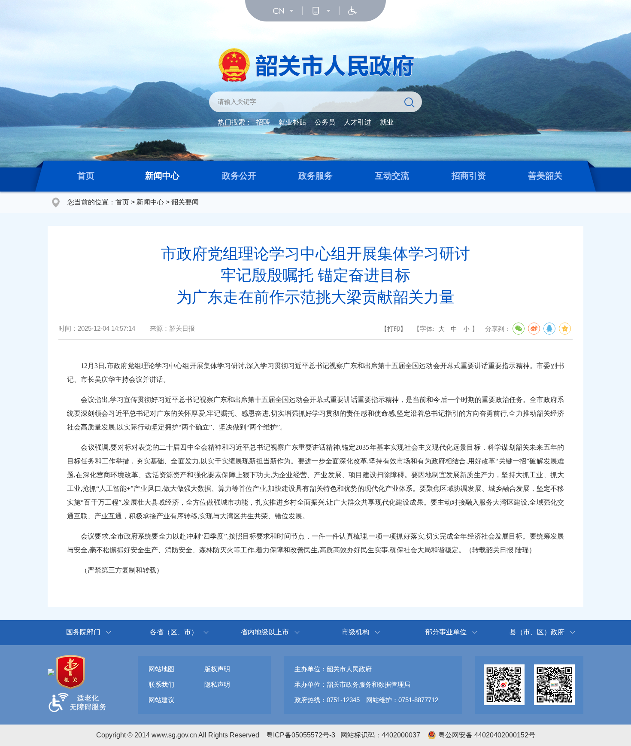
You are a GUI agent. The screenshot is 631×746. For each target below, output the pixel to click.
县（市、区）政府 (537, 632)
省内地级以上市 (265, 632)
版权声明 (217, 669)
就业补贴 (292, 122)
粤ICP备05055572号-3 (300, 735)
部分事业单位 (446, 632)
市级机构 (355, 632)
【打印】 (394, 328)
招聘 (263, 122)
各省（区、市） (174, 632)
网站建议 (161, 699)
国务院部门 (83, 632)
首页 (85, 175)
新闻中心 (162, 175)
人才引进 (357, 122)
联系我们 (161, 684)
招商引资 (469, 175)
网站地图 (161, 669)
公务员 (325, 122)
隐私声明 (217, 684)
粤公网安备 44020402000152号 (486, 735)
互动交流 (392, 175)
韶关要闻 (185, 202)
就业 (387, 122)
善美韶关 (545, 175)
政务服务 (315, 175)
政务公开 (239, 175)
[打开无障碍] (352, 10)
